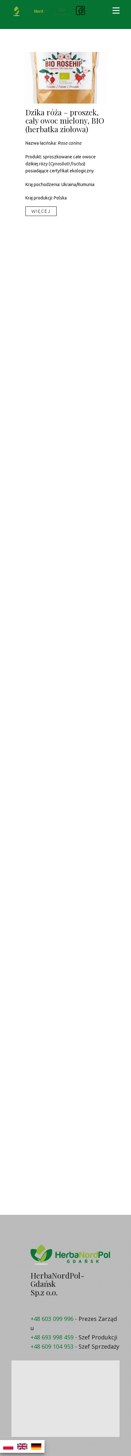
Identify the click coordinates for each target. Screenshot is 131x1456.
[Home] (30, 11)
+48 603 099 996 (52, 1319)
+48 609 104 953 (52, 1346)
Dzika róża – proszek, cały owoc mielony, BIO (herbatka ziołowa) (64, 120)
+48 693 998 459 (52, 1337)
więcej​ (41, 211)
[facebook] (80, 10)
